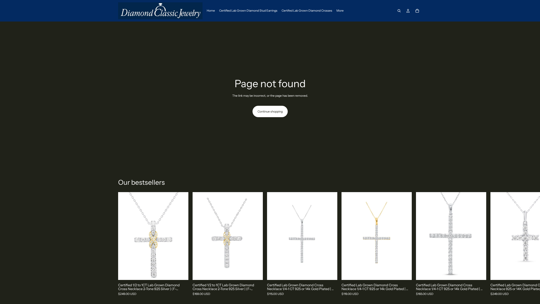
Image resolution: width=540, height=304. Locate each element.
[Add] (182, 273)
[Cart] (417, 10)
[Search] (399, 10)
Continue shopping (270, 111)
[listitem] (340, 10)
